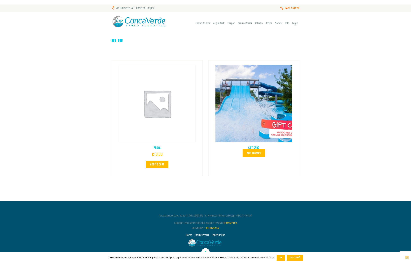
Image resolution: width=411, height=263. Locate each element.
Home (189, 235)
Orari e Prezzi (202, 235)
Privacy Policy (230, 223)
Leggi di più (295, 257)
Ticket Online (218, 235)
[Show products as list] (120, 41)
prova (157, 147)
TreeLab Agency (211, 228)
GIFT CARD (253, 147)
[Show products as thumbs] (114, 41)
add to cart (157, 164)
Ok (281, 257)
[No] (407, 257)
